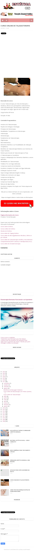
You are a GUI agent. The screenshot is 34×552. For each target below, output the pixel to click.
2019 (3, 378)
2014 (3, 411)
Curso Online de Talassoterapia (12, 394)
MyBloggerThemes (25, 549)
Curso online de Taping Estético (10, 233)
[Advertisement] (13, 46)
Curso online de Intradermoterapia (10, 243)
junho (5, 398)
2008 (3, 421)
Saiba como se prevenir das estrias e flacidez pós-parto (15, 341)
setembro (6, 386)
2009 (3, 419)
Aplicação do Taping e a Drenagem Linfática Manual (20, 431)
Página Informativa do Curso (10, 215)
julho (5, 396)
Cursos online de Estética (8, 229)
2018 (3, 380)
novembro (7, 383)
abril (5, 401)
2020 (3, 376)
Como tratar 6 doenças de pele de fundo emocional (20, 490)
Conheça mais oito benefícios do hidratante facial (14, 340)
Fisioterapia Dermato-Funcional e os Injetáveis (16, 299)
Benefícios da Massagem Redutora (13, 390)
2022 (3, 373)
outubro (6, 385)
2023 (3, 371)
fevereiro (6, 404)
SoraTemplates (14, 549)
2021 (3, 375)
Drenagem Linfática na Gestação (9, 343)
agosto (6, 388)
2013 (3, 413)
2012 (3, 414)
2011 (3, 416)
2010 (3, 418)
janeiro (6, 406)
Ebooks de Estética (6, 231)
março (6, 403)
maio (5, 399)
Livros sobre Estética (7, 226)
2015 (3, 409)
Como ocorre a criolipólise (8, 337)
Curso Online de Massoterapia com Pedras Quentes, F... (18, 392)
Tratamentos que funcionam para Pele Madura (13, 339)
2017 (3, 381)
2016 (3, 408)
